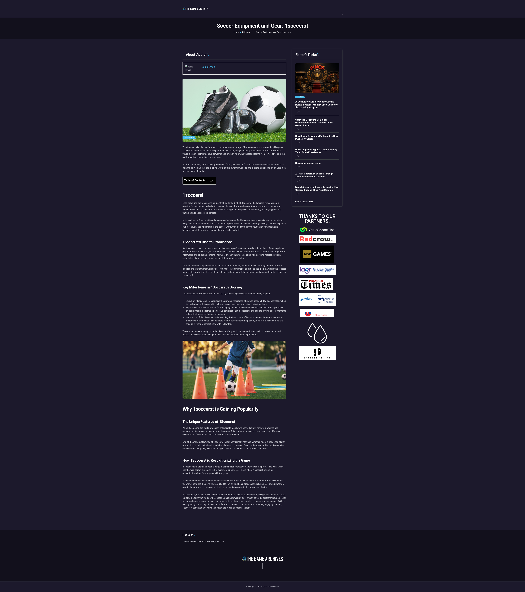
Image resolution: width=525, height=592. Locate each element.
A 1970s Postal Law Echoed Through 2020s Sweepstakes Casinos (314, 175)
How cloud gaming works (308, 163)
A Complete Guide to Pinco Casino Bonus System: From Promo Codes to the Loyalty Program (316, 104)
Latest (301, 97)
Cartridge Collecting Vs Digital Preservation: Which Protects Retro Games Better (314, 123)
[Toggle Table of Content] (210, 180)
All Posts (246, 32)
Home (236, 32)
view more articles (304, 202)
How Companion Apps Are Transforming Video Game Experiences (316, 151)
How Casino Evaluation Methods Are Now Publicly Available (316, 137)
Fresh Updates (189, 137)
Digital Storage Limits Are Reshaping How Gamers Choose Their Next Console (317, 188)
